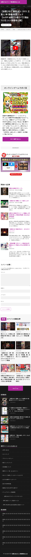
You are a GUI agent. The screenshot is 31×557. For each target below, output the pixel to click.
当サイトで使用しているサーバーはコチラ (12, 475)
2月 (8, 513)
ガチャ (18, 6)
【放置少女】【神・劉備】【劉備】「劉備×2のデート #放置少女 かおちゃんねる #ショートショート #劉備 (8, 356)
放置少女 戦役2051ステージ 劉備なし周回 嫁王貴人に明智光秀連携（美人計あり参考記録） (19, 215)
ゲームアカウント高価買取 (8, 492)
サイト (2, 301)
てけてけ (13, 6)
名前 (2, 288)
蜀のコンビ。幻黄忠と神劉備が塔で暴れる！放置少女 (8, 335)
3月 (10, 513)
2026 (3, 513)
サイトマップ (5, 454)
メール (3, 294)
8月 (20, 513)
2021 (3, 542)
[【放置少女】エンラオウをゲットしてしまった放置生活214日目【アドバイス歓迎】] (4, 429)
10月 (24, 519)
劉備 (9, 24)
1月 (6, 513)
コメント (3, 272)
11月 (27, 519)
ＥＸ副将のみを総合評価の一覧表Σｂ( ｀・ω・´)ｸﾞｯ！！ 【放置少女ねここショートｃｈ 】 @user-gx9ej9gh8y (19, 409)
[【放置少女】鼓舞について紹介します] (4, 204)
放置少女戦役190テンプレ (16, 188)
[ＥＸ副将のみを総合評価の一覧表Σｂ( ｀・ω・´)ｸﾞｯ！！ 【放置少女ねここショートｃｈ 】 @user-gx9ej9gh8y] (4, 411)
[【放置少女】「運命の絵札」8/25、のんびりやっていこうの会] (4, 438)
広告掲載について (6, 467)
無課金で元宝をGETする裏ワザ (9, 488)
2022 (3, 537)
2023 (3, 531)
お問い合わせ (5, 450)
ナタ (24, 6)
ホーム (2, 6)
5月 (14, 513)
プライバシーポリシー (7, 458)
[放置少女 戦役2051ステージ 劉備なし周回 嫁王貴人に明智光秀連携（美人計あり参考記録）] (4, 216)
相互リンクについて (7, 462)
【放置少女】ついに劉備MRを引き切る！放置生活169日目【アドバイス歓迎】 (23, 378)
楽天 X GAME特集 (6, 483)
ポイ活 (29, 6)
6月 (16, 513)
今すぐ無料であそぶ (15, 139)
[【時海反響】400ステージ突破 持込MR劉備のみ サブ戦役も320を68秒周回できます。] (4, 246)
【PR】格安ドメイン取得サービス (10, 500)
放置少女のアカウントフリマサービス (13, 496)
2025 (3, 519)
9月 (22, 519)
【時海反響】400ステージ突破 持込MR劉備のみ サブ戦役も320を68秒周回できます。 (19, 245)
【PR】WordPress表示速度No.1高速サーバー (13, 504)
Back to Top (15, 388)
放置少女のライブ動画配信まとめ (20, 553)
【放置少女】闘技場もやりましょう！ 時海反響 (23, 335)
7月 (18, 513)
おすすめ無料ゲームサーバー (9, 479)
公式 (7, 6)
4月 (12, 513)
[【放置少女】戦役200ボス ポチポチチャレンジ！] (4, 232)
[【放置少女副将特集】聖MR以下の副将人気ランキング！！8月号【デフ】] (4, 420)
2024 (3, 525)
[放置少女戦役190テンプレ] (4, 191)
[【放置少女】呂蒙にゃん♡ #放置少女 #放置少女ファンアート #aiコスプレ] (4, 401)
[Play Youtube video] (15, 48)
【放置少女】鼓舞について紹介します (19, 200)
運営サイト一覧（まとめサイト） (10, 471)
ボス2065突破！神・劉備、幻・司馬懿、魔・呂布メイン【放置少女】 (23, 354)
